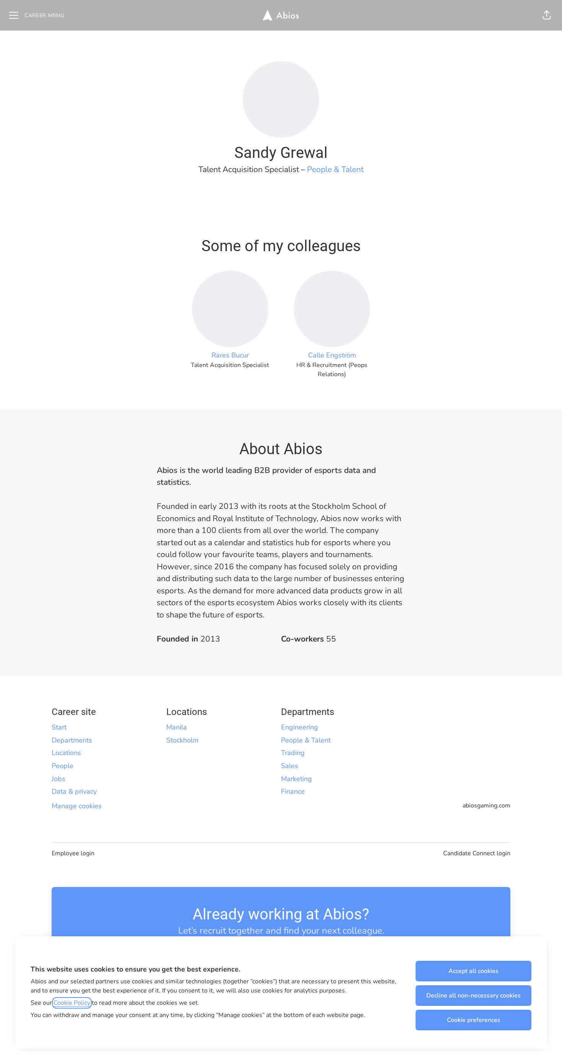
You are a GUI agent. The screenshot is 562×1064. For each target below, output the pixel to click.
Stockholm (182, 740)
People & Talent (335, 169)
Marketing (296, 778)
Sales (289, 765)
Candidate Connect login (476, 853)
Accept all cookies (473, 971)
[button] (546, 15)
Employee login (73, 853)
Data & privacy (74, 791)
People (62, 765)
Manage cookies (77, 806)
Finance (293, 791)
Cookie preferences (473, 1020)
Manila (176, 727)
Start (59, 727)
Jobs (58, 778)
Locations (66, 752)
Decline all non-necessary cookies (473, 995)
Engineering (299, 727)
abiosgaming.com (486, 805)
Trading (293, 752)
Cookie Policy (72, 1003)
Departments (72, 740)
